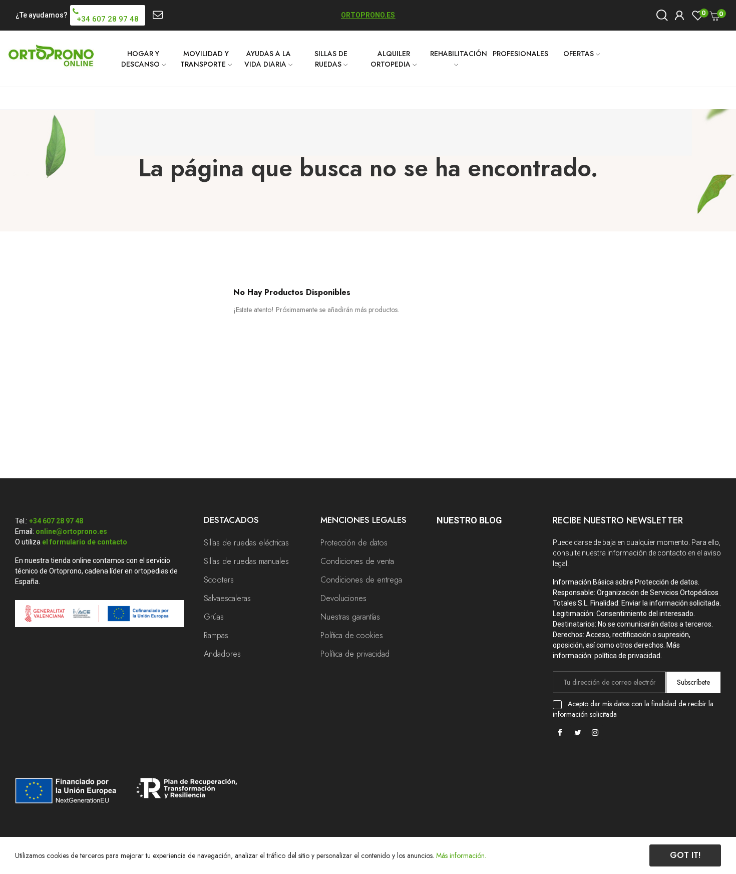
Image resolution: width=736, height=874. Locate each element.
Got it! (685, 855)
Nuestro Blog (469, 520)
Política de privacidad (355, 654)
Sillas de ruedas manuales (246, 561)
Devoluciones (343, 598)
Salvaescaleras (227, 598)
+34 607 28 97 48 (56, 521)
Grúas (214, 617)
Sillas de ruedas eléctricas (246, 542)
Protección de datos (354, 542)
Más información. (461, 855)
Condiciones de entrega (361, 580)
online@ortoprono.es (71, 531)
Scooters (219, 580)
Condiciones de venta (357, 561)
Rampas (216, 635)
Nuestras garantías (350, 617)
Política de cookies (351, 635)
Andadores (222, 654)
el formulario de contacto (84, 542)
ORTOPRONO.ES (368, 15)
